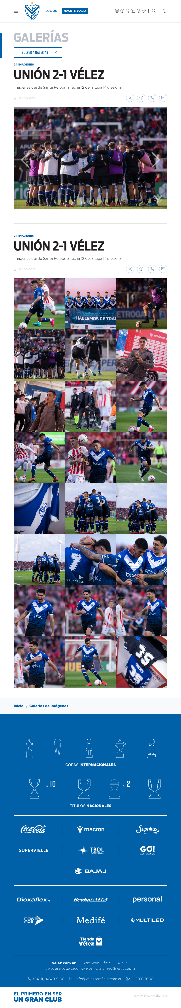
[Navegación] (16, 11)
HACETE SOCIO (75, 10)
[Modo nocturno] (161, 11)
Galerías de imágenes (48, 706)
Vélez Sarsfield (32, 11)
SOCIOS (51, 11)
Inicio (19, 706)
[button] (130, 98)
